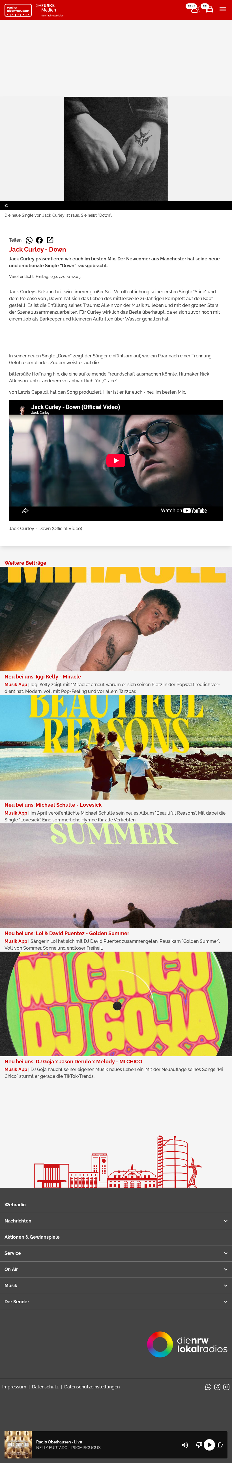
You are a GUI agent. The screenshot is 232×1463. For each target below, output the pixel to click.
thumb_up (219, 1444)
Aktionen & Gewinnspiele (32, 1237)
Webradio (15, 1204)
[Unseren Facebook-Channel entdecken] (217, 1387)
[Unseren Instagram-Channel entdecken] (226, 1387)
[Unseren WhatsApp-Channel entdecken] (208, 1387)
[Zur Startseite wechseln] (18, 10)
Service (13, 1253)
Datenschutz (45, 1387)
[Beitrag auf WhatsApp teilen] (29, 240)
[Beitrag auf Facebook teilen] (39, 240)
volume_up (185, 1445)
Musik (11, 1285)
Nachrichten (18, 1221)
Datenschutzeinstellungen (92, 1387)
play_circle (209, 1445)
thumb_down (199, 1444)
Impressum (14, 1387)
